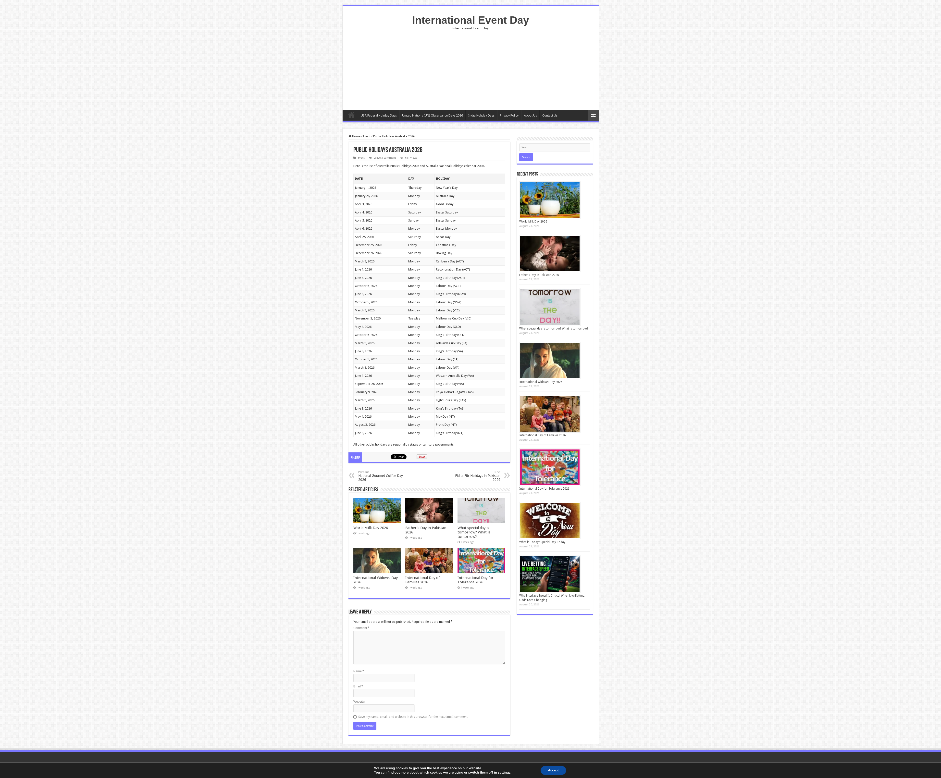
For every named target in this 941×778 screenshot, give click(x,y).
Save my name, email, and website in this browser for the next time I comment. (413, 717)
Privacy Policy (509, 115)
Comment (361, 628)
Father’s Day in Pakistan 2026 (539, 275)
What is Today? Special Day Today (542, 542)
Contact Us (549, 115)
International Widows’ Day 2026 (540, 382)
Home (351, 115)
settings (504, 772)
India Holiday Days (481, 115)
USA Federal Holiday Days (379, 115)
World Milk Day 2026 (370, 528)
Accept (553, 770)
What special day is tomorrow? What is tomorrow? (474, 532)
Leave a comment (385, 157)
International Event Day (470, 20)
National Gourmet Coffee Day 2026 (380, 476)
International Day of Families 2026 (422, 580)
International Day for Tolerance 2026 (476, 580)
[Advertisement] (470, 68)
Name (358, 671)
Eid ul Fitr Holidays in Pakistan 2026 (477, 476)
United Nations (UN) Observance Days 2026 (432, 115)
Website (359, 701)
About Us (530, 115)
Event (367, 136)
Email (358, 686)
